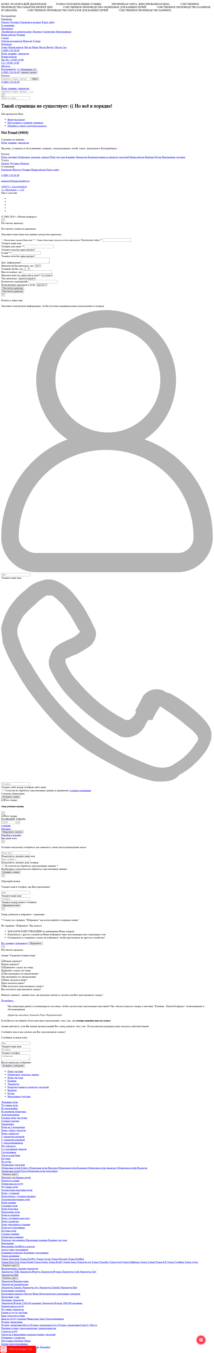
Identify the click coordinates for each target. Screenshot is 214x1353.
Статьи (36, 40)
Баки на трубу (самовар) (14, 1318)
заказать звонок (28, 72)
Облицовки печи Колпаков (72, 1167)
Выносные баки (36, 1318)
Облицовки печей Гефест (15, 1167)
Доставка (15, 22)
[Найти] (32, 92)
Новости (27, 40)
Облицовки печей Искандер (132, 1167)
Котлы (158, 157)
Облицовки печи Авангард (102, 1167)
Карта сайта (48, 22)
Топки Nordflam (176, 1262)
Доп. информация (10, 262)
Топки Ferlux (41, 1262)
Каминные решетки (12, 1252)
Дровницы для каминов (36, 1252)
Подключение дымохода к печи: (18, 284)
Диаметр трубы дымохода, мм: (17, 265)
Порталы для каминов (13, 1240)
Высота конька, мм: (11, 271)
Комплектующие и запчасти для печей (108, 157)
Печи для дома (57, 157)
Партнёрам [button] (7, 28)
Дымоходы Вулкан (51, 1271)
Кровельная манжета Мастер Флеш (20, 1293)
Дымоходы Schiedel (49, 1287)
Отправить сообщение (13, 1066)
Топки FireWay (28, 1258)
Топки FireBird (76, 1258)
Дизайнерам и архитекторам (16, 31)
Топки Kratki (27, 1262)
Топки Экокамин (10, 1258)
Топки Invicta (84, 1262)
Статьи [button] (5, 37)
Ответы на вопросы (11, 40)
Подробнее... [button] (8, 1000)
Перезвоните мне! (11, 905)
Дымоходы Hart (68, 1287)
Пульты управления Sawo (44, 1325)
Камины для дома (57, 1240)
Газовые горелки (10, 1120)
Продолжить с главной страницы (25, 122)
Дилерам (37, 31)
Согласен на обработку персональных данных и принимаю (48, 790)
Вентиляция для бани (173, 157)
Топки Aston (191, 1262)
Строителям (48, 31)
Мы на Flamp (31, 47)
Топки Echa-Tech (10, 1262)
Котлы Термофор (41, 1346)
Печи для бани (9, 157)
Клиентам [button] (6, 19)
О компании (7, 25)
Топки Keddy (56, 1262)
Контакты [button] (6, 44)
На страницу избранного (14, 943)
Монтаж (24, 163)
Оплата (5, 22)
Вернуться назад (16, 119)
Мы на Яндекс (46, 47)
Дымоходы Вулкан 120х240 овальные (21, 1303)
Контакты (6, 169)
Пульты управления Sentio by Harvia (77, 1325)
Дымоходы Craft (71, 1271)
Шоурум (16, 169)
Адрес (4, 47)
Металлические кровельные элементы (59, 1293)
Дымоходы (81, 157)
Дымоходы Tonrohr (11, 1287)
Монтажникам (63, 31)
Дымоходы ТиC (88, 1271)
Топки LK (161, 1262)
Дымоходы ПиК (9, 1274)
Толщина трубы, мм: (12, 268)
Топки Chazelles (100, 1262)
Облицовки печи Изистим (43, 1167)
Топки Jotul (115, 1262)
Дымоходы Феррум (30, 1271)
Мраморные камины (37, 1240)
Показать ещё (10, 1174)
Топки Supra (70, 1262)
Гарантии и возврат (30, 22)
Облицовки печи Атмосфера (42, 1171)
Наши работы (8, 34)
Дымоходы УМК (10, 1271)
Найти (35, 79)
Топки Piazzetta (59, 1258)
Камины (70, 157)
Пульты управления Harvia (15, 1325)
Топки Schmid (148, 1262)
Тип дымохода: (9, 278)
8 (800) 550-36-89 (10, 50)
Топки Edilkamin (131, 1262)
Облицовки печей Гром (14, 1171)
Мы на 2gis (61, 47)
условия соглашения (80, 790)
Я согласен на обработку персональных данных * (31, 865)
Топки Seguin (44, 1258)
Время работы (15, 47)
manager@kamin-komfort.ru (15, 180)
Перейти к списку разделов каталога (27, 125)
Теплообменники (54, 1318)
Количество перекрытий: (14, 281)
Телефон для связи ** (12, 246)
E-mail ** (6, 252)
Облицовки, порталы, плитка (33, 157)
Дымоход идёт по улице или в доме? (20, 275)
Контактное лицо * (91, 239)
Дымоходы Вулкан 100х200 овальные (62, 1303)
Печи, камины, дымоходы (15, 53)
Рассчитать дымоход (13, 288)
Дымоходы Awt (30, 1287)
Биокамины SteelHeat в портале (18, 1246)
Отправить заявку (11, 797)
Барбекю (149, 157)
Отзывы (20, 34)
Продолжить (36, 943)
